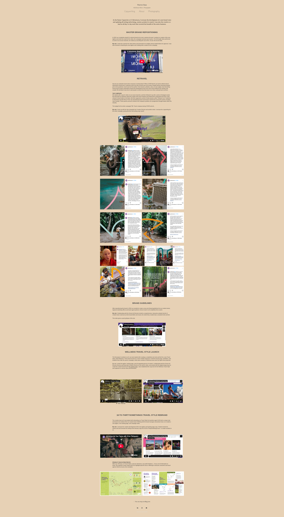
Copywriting (129, 11)
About (141, 11)
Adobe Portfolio (144, 511)
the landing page (133, 366)
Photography (154, 11)
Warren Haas (142, 5)
